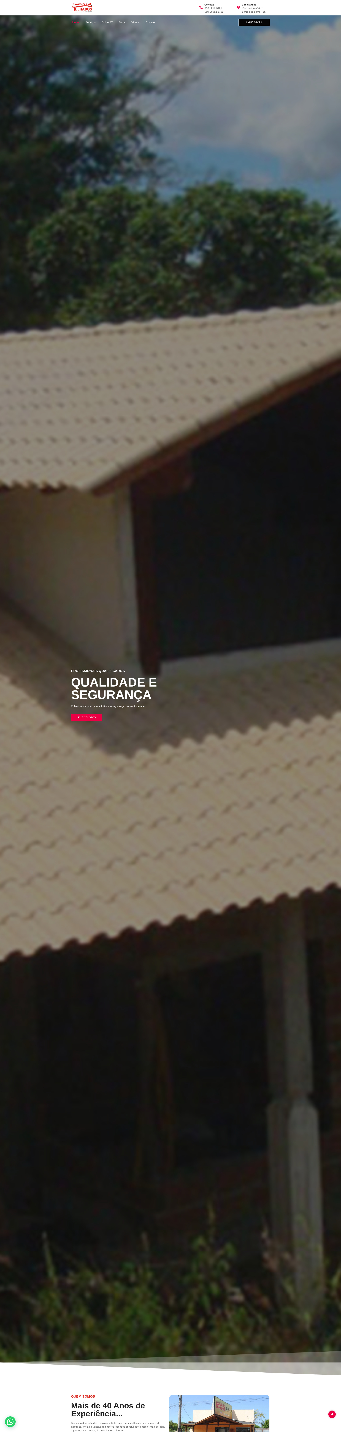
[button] (10, 1421)
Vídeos (135, 22)
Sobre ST (107, 22)
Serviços (90, 22)
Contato (150, 22)
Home (75, 22)
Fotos (122, 22)
